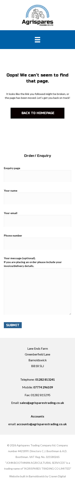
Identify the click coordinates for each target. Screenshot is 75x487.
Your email (10, 213)
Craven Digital (57, 476)
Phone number (13, 235)
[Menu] (37, 39)
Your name (10, 190)
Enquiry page (12, 168)
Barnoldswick (37, 476)
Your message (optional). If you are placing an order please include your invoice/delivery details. (33, 262)
